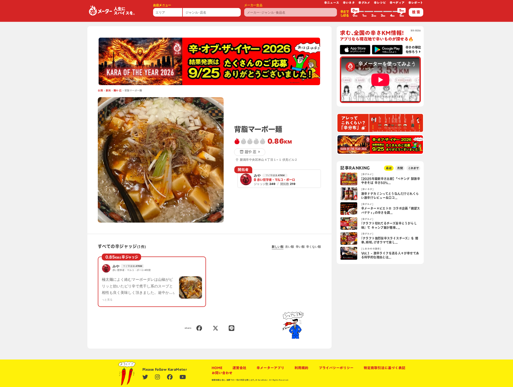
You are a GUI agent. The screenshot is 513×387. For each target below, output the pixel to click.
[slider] (355, 11)
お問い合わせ (222, 373)
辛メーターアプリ (270, 368)
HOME (217, 368)
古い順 (289, 246)
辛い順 (300, 246)
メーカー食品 (253, 5)
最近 (389, 168)
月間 (400, 168)
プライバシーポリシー (336, 368)
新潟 (108, 90)
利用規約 (301, 368)
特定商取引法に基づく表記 (384, 368)
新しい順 (277, 246)
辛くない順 (313, 246)
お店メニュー (162, 5)
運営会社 (239, 368)
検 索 (416, 12)
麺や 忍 (118, 90)
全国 (100, 90)
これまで (413, 168)
